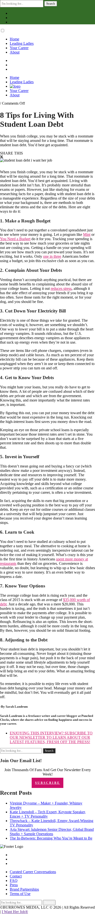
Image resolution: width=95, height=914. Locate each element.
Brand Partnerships (24, 889)
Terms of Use (20, 894)
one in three (52, 256)
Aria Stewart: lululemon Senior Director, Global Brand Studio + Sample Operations (52, 831)
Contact (16, 876)
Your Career (19, 48)
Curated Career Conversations (33, 872)
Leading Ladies (22, 43)
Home (14, 39)
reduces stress (61, 288)
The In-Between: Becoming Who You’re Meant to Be (51, 838)
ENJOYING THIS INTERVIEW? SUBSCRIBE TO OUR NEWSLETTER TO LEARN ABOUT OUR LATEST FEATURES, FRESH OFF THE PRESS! (51, 737)
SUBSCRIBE (47, 783)
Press (14, 885)
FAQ (14, 880)
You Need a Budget (15, 239)
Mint (86, 234)
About (14, 52)
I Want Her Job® (15, 912)
